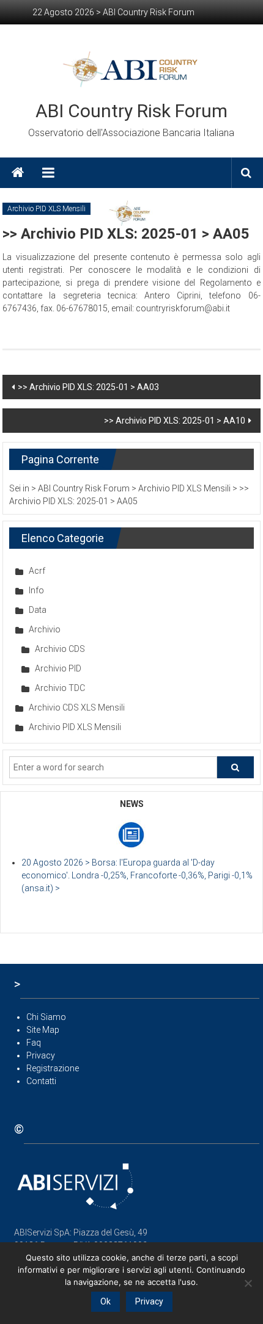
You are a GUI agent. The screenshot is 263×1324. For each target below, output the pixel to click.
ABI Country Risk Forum (131, 110)
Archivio (45, 629)
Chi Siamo (46, 1017)
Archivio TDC (60, 688)
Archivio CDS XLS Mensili (77, 707)
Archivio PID (58, 668)
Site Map (42, 1030)
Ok (105, 1301)
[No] (248, 1283)
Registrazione (52, 1068)
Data (37, 610)
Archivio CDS (60, 649)
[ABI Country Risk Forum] (17, 172)
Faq (33, 1042)
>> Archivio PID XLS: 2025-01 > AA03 (88, 387)
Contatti (41, 1081)
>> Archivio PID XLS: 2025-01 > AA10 (174, 420)
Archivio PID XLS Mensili (46, 208)
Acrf (37, 571)
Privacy (40, 1055)
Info (36, 590)
